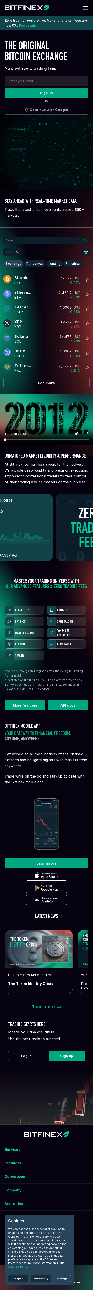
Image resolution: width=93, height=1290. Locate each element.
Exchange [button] (13, 264)
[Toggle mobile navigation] (85, 8)
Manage (62, 1278)
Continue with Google (49, 110)
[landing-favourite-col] (87, 280)
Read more (43, 1006)
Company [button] (13, 1190)
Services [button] (12, 1149)
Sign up (46, 93)
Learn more (46, 863)
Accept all (18, 1278)
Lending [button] (54, 264)
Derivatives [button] (35, 264)
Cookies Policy (18, 1267)
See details (28, 25)
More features (25, 705)
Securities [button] (73, 264)
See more (46, 383)
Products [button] (13, 1163)
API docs (67, 705)
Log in (26, 1056)
